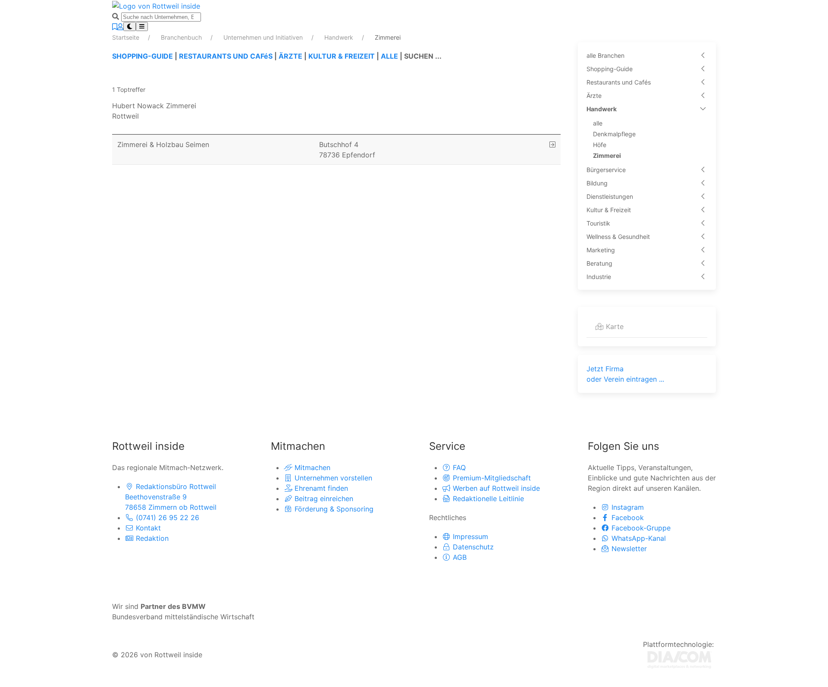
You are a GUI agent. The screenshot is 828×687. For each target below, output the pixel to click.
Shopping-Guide (609, 68)
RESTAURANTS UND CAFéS (226, 56)
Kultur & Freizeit (608, 209)
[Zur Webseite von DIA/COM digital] (679, 659)
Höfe (599, 144)
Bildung (597, 183)
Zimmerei (607, 155)
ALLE (389, 56)
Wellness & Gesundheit (618, 236)
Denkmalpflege (614, 134)
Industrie (598, 276)
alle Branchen (605, 55)
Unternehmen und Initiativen (263, 37)
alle (597, 123)
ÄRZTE (290, 56)
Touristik (598, 223)
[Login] (120, 27)
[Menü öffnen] (142, 26)
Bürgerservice (606, 169)
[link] (336, 110)
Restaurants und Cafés (618, 82)
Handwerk (339, 37)
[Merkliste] (114, 27)
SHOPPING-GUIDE (142, 56)
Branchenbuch (182, 37)
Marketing (600, 250)
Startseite (126, 37)
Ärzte (594, 95)
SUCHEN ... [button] (423, 56)
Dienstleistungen (609, 196)
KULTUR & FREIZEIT (341, 56)
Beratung (599, 263)
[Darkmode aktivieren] (129, 26)
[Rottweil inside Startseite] (156, 5)
